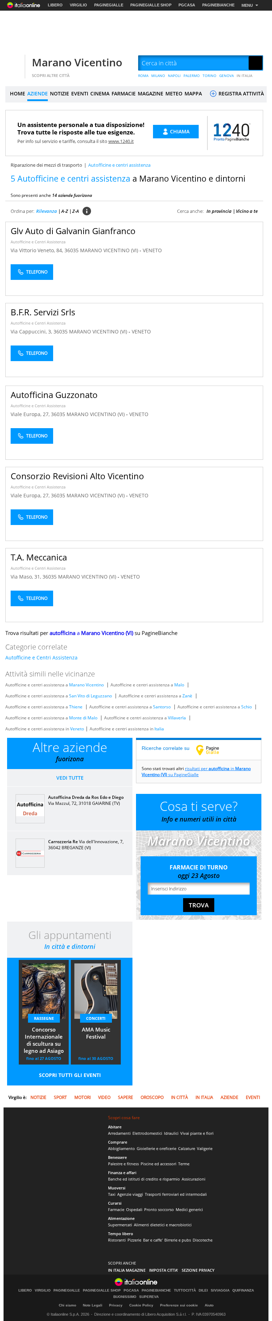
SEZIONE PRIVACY (198, 1270)
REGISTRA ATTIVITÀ (240, 93)
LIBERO (55, 5)
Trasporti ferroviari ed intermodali (176, 1194)
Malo (179, 685)
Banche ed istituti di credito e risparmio (144, 1179)
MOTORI (82, 1097)
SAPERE (125, 1097)
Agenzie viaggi (130, 1194)
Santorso (162, 707)
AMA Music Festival (96, 1033)
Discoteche (202, 1240)
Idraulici (171, 1133)
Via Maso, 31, (26, 576)
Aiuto (209, 1305)
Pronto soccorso (159, 1209)
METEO (173, 93)
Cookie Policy (141, 1305)
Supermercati (120, 1224)
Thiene (76, 707)
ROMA (143, 75)
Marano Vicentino (77, 62)
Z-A (75, 211)
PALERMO (191, 75)
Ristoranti (117, 1240)
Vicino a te (247, 211)
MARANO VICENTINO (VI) (110, 250)
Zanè (187, 696)
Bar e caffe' (153, 1240)
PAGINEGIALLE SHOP (150, 5)
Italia (159, 729)
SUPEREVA (149, 1297)
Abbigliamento (121, 1148)
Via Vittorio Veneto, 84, (37, 250)
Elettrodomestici (147, 1133)
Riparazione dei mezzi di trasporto (46, 165)
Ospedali (134, 1209)
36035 (71, 250)
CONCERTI (96, 1018)
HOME (17, 93)
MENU (247, 5)
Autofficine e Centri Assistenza (38, 241)
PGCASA (186, 5)
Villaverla (177, 718)
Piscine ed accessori (158, 1163)
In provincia (219, 211)
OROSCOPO (152, 1097)
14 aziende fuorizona (72, 195)
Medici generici (189, 1209)
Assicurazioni (193, 1179)
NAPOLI (174, 75)
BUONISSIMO (124, 1297)
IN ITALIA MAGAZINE (127, 1270)
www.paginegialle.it (213, 750)
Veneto (77, 729)
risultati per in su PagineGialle (196, 771)
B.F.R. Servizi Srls (43, 312)
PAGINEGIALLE (108, 5)
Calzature (186, 1148)
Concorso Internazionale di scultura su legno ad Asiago (44, 1040)
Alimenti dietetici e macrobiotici (163, 1224)
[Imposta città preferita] (14, 63)
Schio (246, 707)
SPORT (60, 1097)
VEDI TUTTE (70, 777)
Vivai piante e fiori (197, 1133)
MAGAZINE (150, 93)
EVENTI (79, 93)
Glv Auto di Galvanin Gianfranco (73, 231)
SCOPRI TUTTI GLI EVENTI (70, 1075)
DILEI (203, 1290)
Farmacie (116, 1209)
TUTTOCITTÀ (185, 1290)
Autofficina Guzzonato (54, 394)
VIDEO (104, 1097)
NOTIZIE (59, 93)
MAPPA (193, 93)
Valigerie (204, 1148)
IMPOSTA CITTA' (163, 1270)
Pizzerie (134, 1240)
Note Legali (92, 1305)
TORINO (209, 75)
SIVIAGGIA (220, 1290)
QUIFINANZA (243, 1290)
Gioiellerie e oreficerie (156, 1148)
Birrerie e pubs (177, 1240)
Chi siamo (67, 1305)
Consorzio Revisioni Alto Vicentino (77, 476)
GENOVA (226, 75)
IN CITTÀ (179, 1097)
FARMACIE (124, 93)
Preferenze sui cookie (179, 1305)
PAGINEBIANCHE (218, 5)
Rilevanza (46, 211)
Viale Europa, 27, (31, 414)
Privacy (116, 1305)
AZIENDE (37, 93)
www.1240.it (121, 141)
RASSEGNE (44, 1018)
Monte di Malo (83, 718)
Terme (183, 1163)
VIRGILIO (78, 5)
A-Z (64, 211)
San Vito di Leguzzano (90, 696)
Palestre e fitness (123, 1163)
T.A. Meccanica (39, 557)
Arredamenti (119, 1133)
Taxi (111, 1194)
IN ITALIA (245, 75)
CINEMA (99, 93)
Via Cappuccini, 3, (32, 331)
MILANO (158, 75)
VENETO (152, 250)
